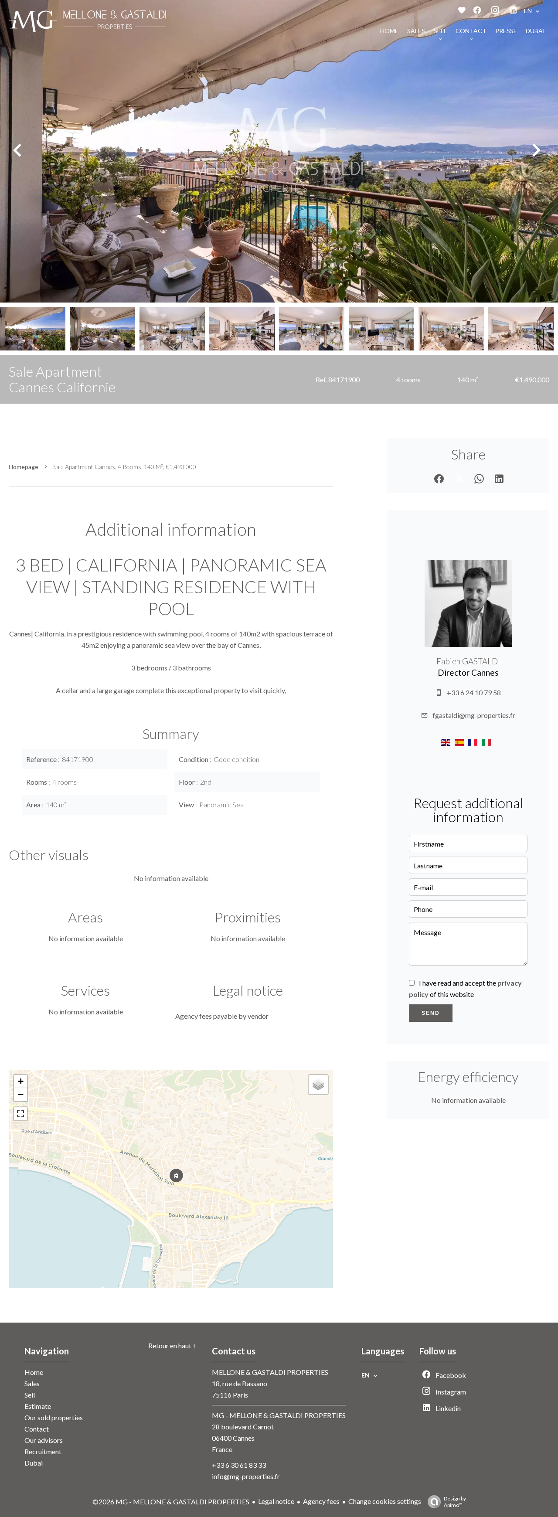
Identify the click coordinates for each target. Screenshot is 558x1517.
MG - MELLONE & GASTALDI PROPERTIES (279, 1415)
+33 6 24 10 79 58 (474, 692)
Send (431, 1013)
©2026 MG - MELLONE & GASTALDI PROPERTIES (170, 1501)
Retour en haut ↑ (172, 1345)
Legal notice (276, 1501)
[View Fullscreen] (20, 1113)
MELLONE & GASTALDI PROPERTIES (270, 1372)
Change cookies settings (384, 1501)
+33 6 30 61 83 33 (239, 1465)
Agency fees (321, 1501)
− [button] (21, 1094)
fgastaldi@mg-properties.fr (473, 715)
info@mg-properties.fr (246, 1476)
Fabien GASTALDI (468, 661)
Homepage (23, 466)
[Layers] (318, 1084)
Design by (455, 1501)
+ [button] (21, 1081)
